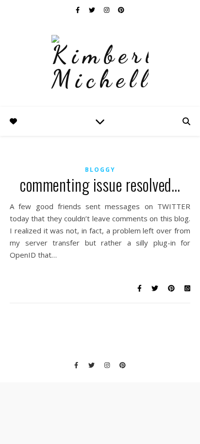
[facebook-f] (78, 9)
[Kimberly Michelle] (100, 63)
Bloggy (100, 169)
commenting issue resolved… (100, 185)
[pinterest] (121, 9)
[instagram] (107, 9)
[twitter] (93, 9)
